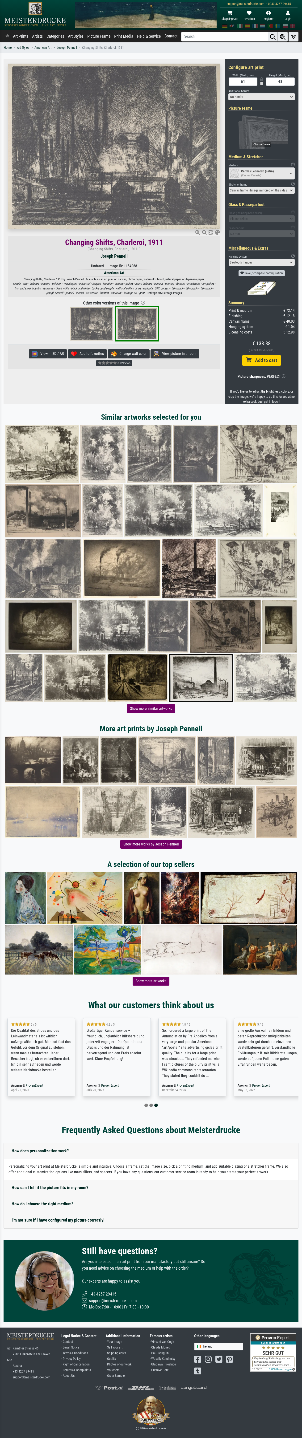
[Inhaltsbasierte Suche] (283, 36)
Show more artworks (151, 981)
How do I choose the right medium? (43, 1203)
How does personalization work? (40, 1151)
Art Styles (76, 36)
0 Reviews (123, 363)
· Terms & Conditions (74, 1353)
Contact (170, 36)
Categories (55, 36)
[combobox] (261, 96)
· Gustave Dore (159, 1370)
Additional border (238, 91)
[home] (7, 36)
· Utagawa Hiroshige (163, 1364)
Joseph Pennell (67, 48)
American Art (42, 48)
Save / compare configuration (263, 273)
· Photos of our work (118, 1364)
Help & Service (149, 36)
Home (8, 48)
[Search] (273, 36)
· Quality (111, 1359)
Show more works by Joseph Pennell (151, 844)
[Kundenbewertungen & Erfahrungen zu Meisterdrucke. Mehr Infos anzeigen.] (273, 1352)
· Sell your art (114, 1347)
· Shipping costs (116, 1353)
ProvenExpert (34, 1086)
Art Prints (20, 36)
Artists (37, 36)
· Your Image (114, 1342)
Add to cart (264, 360)
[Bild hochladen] (293, 36)
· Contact (67, 1342)
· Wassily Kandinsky (162, 1359)
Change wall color (132, 353)
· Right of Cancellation (75, 1364)
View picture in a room (177, 353)
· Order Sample (115, 1376)
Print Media (123, 36)
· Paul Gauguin (159, 1353)
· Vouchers (112, 1370)
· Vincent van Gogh (162, 1342)
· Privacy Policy (71, 1359)
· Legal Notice (70, 1347)
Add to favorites (90, 353)
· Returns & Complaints (76, 1370)
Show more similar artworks (151, 708)
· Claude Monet (160, 1347)
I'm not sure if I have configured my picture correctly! (58, 1220)
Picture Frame (98, 36)
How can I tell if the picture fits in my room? (50, 1187)
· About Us (68, 1376)
